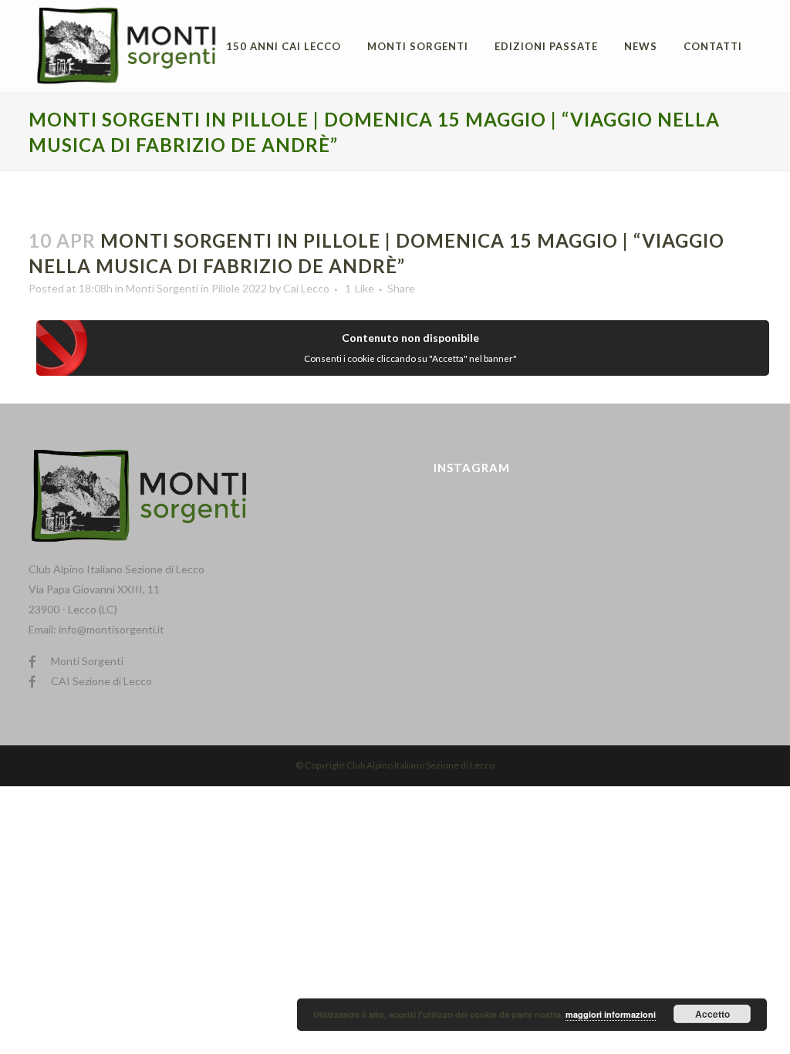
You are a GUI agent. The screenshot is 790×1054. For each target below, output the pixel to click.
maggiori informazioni (610, 1014)
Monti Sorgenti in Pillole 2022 (196, 288)
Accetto (712, 1014)
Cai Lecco (306, 288)
